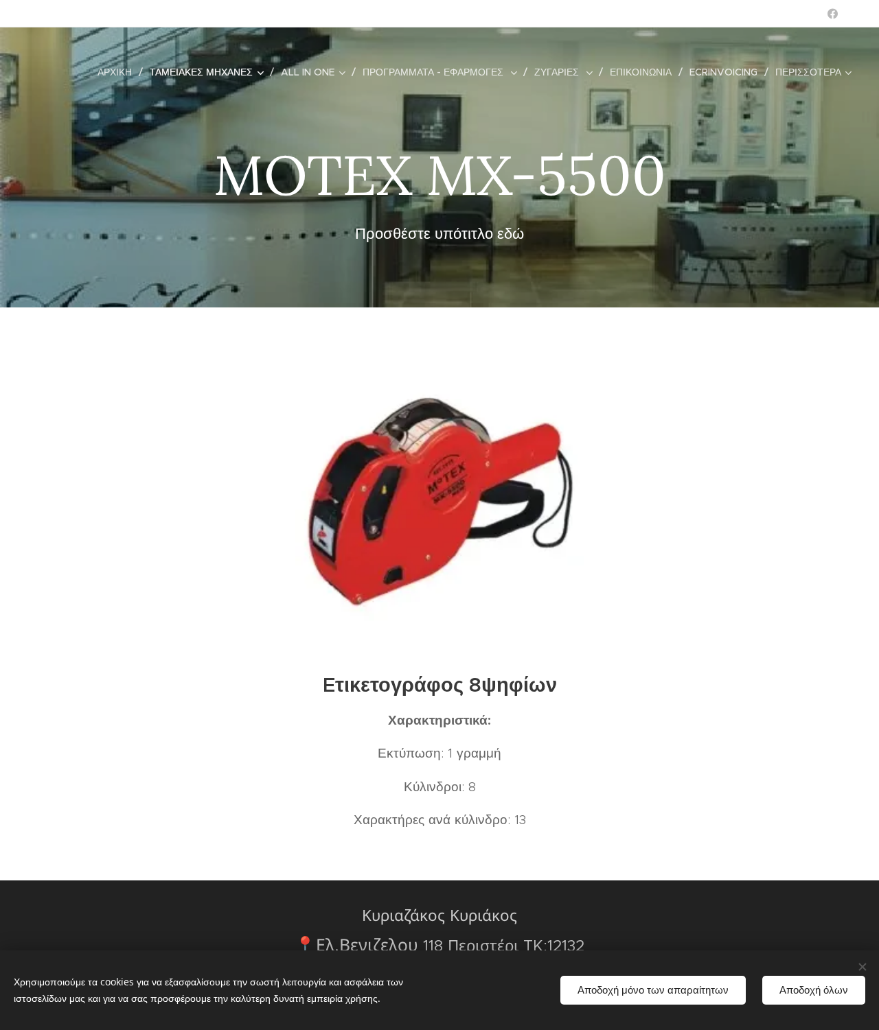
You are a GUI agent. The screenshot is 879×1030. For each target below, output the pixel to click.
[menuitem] (118, 72)
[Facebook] (832, 13)
